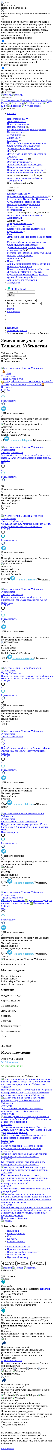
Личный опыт (14, 272)
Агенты (38, 178)
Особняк (41, 154)
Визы (34, 277)
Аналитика (33, 269)
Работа (34, 274)
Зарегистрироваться (11, 1360)
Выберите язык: (15, 300)
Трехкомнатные (32, 148)
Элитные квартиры (17, 164)
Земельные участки (17, 330)
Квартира (12, 226)
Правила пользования (18, 1249)
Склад (10, 201)
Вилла (24, 154)
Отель (26, 199)
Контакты (12, 1239)
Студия (11, 146)
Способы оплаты (16, 1241)
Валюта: (11, 303)
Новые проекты (38, 129)
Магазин (18, 201)
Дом (28, 226)
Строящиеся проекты (18, 129)
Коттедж (32, 154)
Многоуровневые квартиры (31, 143)
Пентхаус (12, 143)
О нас (10, 1236)
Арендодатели (14, 180)
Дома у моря (13, 154)
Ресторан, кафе (14, 199)
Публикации (13, 1231)
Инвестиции (24, 277)
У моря (18, 146)
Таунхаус (11, 156)
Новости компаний (17, 269)
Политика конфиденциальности (23, 1252)
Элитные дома (35, 164)
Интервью (44, 269)
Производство (43, 199)
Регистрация (13, 311)
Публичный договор (17, 1257)
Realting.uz (12, 327)
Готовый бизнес (32, 201)
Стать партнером (16, 1233)
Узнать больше (44, 86)
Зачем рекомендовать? (12, 1387)
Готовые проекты (16, 132)
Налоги (27, 274)
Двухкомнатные (15, 148)
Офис (33, 199)
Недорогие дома (37, 170)
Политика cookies (16, 1254)
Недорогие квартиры (18, 170)
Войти (10, 308)
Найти (11, 190)
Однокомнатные (31, 146)
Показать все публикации (14, 1218)
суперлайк (45, 1289)
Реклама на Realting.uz (18, 1246)
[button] (8, 108)
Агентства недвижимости (20, 178)
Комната (19, 245)
